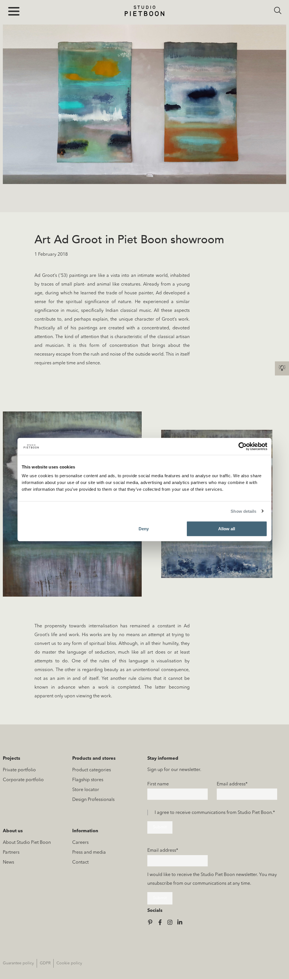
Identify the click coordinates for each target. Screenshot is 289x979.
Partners (11, 852)
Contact (80, 862)
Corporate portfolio (23, 780)
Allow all (226, 528)
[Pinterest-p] (150, 922)
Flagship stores (87, 780)
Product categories (91, 770)
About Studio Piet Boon (27, 842)
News (8, 862)
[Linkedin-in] (180, 922)
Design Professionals (93, 800)
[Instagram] (170, 922)
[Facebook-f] (160, 922)
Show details (243, 511)
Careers (80, 842)
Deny (144, 528)
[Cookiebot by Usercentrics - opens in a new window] (242, 446)
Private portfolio (19, 770)
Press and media (89, 852)
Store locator (85, 790)
